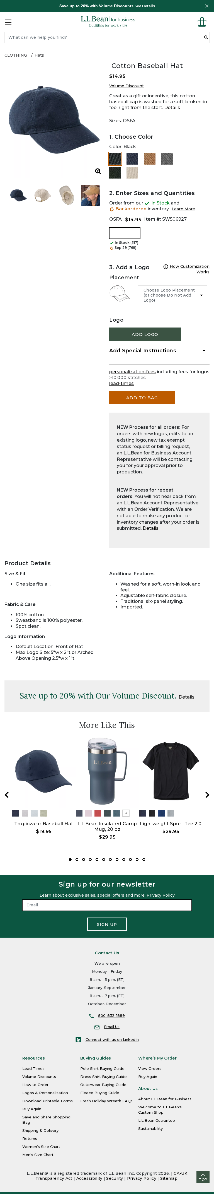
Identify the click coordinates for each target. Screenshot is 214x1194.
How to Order (35, 1084)
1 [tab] (70, 859)
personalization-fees (132, 371)
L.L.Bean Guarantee (156, 1120)
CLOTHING (15, 55)
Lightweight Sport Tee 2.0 (171, 823)
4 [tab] (90, 859)
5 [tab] (97, 859)
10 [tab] (130, 859)
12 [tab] (143, 859)
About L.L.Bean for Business (164, 1099)
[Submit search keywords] (206, 37)
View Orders (149, 1068)
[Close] (207, 6)
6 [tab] (103, 859)
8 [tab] (117, 859)
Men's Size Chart (38, 1154)
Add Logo (145, 334)
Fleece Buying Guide (99, 1093)
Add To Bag (142, 397)
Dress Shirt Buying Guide (103, 1076)
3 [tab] (83, 859)
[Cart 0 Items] (202, 21)
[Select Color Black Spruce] (115, 173)
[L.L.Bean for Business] (108, 21)
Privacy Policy (161, 895)
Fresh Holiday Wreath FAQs (106, 1101)
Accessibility (89, 1178)
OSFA (115, 219)
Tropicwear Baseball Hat (43, 823)
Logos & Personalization (45, 1093)
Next (207, 794)
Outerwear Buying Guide (103, 1084)
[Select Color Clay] (132, 173)
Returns (29, 1138)
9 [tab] (123, 859)
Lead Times (33, 1068)
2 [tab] (77, 859)
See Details (145, 6)
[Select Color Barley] (150, 159)
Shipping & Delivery (40, 1130)
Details (172, 107)
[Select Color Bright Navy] (132, 159)
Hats (39, 55)
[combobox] (107, 37)
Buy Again (31, 1109)
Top (203, 1180)
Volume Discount (126, 85)
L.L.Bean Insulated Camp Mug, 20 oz (107, 826)
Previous (6, 794)
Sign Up (107, 924)
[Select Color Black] (115, 159)
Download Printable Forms (47, 1101)
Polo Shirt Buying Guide (102, 1068)
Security (114, 1178)
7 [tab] (110, 859)
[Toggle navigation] (8, 22)
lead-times (121, 383)
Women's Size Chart (41, 1146)
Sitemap (168, 1178)
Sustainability (150, 1128)
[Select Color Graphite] (167, 159)
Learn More (183, 208)
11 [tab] (137, 859)
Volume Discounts (39, 1076)
